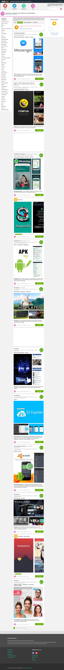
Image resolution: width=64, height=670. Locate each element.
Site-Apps (3, 87)
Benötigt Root (3, 44)
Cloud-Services (4, 49)
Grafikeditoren (3, 62)
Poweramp (16, 494)
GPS (2, 61)
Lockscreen (3, 71)
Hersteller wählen (35, 655)
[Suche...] (61, 9)
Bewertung (35, 22)
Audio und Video (4, 23)
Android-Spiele (10, 649)
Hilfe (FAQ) (34, 660)
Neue (15, 22)
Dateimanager (3, 51)
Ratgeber (2, 84)
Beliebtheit (20, 22)
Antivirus (19, 451)
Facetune (16, 580)
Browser (2, 47)
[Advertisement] (6, 131)
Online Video (3, 77)
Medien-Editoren (4, 72)
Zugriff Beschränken (5, 109)
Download (3, 54)
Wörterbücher (3, 106)
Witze (2, 104)
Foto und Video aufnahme (6, 57)
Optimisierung (3, 79)
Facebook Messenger (19, 33)
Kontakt (33, 658)
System (15, 244)
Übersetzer (3, 99)
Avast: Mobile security (19, 446)
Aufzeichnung (3, 41)
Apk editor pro (17, 240)
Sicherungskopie (4, 86)
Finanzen (3, 56)
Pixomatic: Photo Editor (24, 536)
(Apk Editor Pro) (25, 240)
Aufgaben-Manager (4, 39)
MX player (16, 287)
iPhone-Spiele (10, 651)
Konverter (3, 66)
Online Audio (3, 76)
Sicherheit (16, 451)
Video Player (3, 101)
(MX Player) (22, 287)
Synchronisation (4, 91)
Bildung (2, 25)
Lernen (2, 69)
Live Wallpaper (10, 654)
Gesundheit (3, 59)
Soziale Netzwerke (4, 89)
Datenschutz (3, 52)
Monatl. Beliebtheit (27, 22)
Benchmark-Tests (4, 42)
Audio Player (3, 37)
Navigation (3, 30)
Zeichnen (3, 108)
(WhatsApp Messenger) (31, 154)
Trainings (3, 96)
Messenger (3, 74)
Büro (2, 26)
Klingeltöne (9, 652)
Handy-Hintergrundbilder (12, 655)
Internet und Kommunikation (6, 28)
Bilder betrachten (4, 46)
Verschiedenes (4, 33)
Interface (2, 64)
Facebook (16, 348)
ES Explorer (17, 395)
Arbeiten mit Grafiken (5, 21)
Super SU (20, 199)
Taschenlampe (3, 94)
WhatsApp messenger (19, 154)
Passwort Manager (4, 82)
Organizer (3, 81)
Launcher (3, 67)
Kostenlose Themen (11, 657)
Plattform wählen (54, 34)
